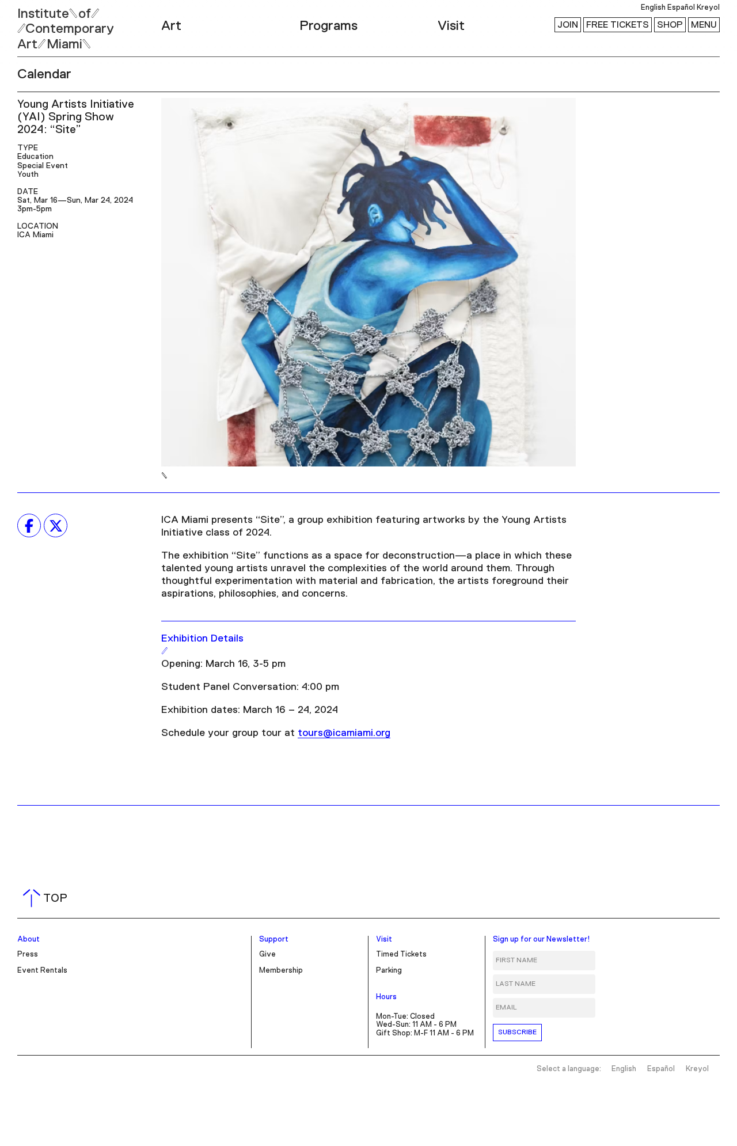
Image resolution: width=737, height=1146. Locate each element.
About (28, 939)
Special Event (42, 166)
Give (267, 954)
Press (27, 954)
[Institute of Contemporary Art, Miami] (35, 23)
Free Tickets (617, 24)
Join (567, 24)
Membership (281, 970)
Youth (28, 174)
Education (35, 157)
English (653, 8)
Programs (328, 26)
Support (273, 939)
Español (681, 8)
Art (171, 26)
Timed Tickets (401, 954)
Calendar (44, 74)
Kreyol (708, 8)
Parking (389, 970)
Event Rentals (42, 970)
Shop (670, 24)
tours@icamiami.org (344, 733)
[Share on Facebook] (29, 526)
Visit (451, 26)
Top (47, 898)
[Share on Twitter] (55, 526)
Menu (704, 24)
